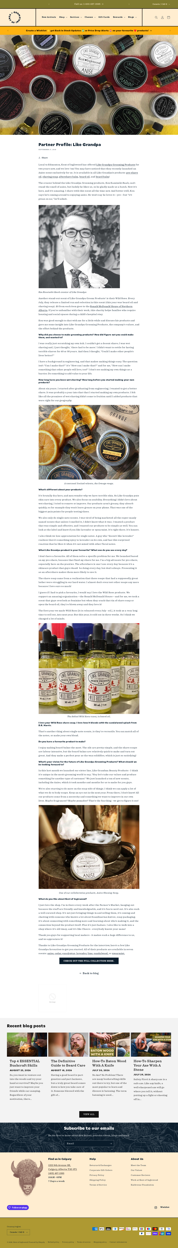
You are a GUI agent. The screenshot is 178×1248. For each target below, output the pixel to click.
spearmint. (118, 953)
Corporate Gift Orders (101, 1170)
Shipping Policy (98, 1180)
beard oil (84, 176)
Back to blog (91, 973)
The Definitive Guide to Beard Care (68, 1063)
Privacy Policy (97, 1175)
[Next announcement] (129, 4)
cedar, (58, 953)
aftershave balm (68, 176)
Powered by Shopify (37, 1242)
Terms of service (84, 1242)
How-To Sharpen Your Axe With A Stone (148, 1065)
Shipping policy (100, 1242)
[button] (63, 17)
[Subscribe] (111, 1143)
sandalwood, (101, 953)
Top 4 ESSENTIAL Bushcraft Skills (25, 1063)
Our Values (136, 1170)
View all (89, 1114)
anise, (50, 953)
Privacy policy (68, 1242)
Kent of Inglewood (20, 1242)
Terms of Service (98, 1185)
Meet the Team (138, 1165)
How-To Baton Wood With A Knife (109, 1063)
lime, (90, 953)
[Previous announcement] (49, 4)
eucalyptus (68, 953)
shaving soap (50, 176)
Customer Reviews (140, 1175)
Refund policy (53, 1242)
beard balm (102, 176)
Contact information (118, 1242)
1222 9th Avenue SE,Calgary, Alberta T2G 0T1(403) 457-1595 (62, 1169)
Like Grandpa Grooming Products (115, 164)
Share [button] (45, 158)
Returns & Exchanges (100, 1165)
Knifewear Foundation (142, 1185)
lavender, (81, 953)
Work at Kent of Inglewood (144, 1180)
